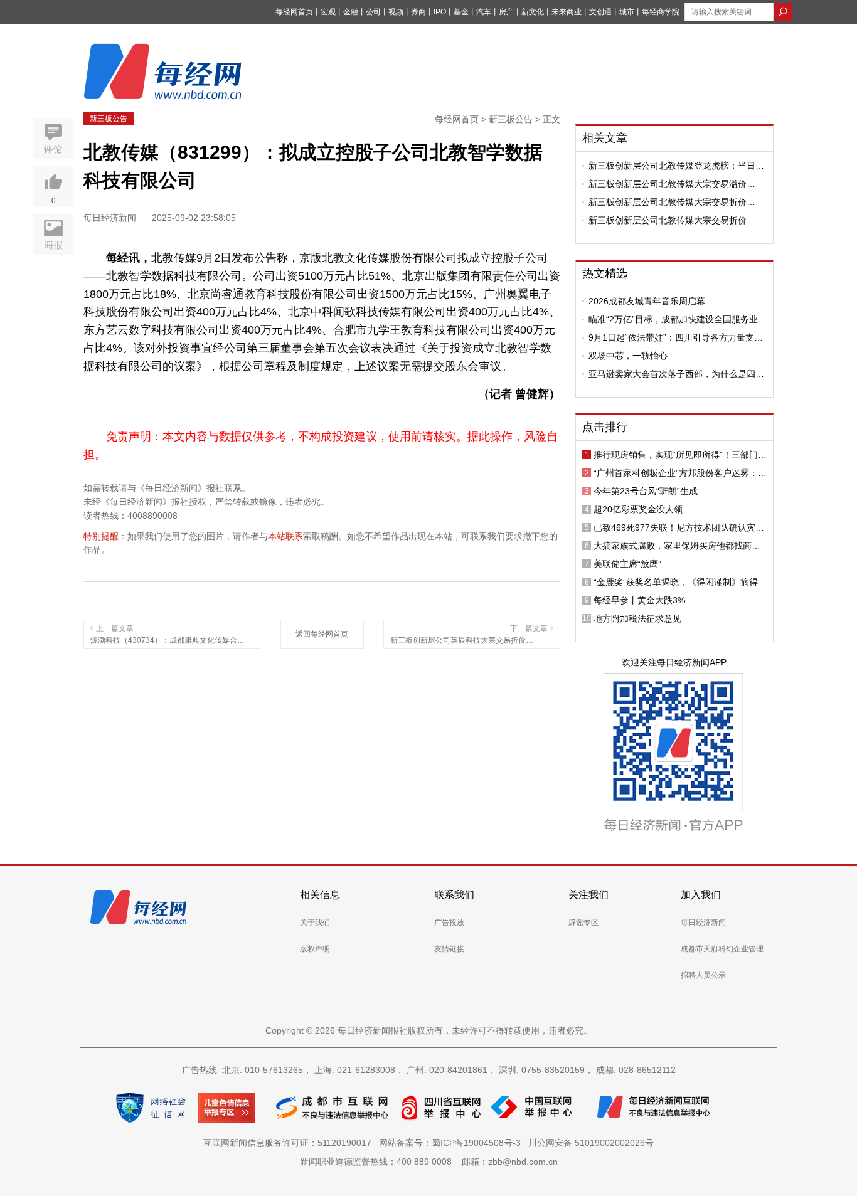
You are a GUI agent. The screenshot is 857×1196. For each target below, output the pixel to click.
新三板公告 (108, 118)
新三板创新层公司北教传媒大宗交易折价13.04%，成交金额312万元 (667, 220)
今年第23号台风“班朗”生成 (646, 491)
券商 (418, 12)
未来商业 (566, 12)
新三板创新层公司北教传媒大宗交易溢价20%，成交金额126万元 (667, 183)
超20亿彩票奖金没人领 (638, 509)
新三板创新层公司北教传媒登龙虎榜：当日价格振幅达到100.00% (676, 165)
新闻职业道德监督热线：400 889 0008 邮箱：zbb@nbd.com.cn (429, 1161)
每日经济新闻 (703, 922)
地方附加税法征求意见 (637, 618)
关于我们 (315, 922)
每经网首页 (294, 12)
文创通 (600, 12)
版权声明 (315, 949)
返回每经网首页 (321, 634)
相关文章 (604, 138)
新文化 (532, 12)
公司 (373, 12)
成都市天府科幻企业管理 (722, 949)
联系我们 (454, 894)
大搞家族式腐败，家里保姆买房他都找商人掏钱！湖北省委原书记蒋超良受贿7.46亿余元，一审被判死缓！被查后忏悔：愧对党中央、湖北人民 (677, 545)
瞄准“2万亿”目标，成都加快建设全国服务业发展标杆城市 (677, 319)
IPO (440, 12)
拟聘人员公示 (703, 975)
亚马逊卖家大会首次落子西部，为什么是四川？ (671, 373)
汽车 (483, 12)
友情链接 (449, 949)
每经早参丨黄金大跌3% (639, 600)
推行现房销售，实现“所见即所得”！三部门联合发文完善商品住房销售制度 (680, 454)
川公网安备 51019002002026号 (591, 1143)
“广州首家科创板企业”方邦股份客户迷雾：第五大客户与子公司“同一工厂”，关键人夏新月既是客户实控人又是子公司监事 (680, 472)
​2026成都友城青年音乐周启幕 (646, 301)
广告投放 (449, 922)
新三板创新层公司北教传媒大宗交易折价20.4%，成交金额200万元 (667, 202)
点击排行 (604, 427)
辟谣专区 (583, 922)
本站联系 (285, 536)
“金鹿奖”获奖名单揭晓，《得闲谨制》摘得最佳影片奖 (680, 582)
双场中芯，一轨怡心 (628, 355)
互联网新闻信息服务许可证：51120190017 (289, 1143)
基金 (461, 12)
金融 (350, 12)
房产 (506, 12)
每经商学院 (660, 12)
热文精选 (604, 273)
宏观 (328, 12)
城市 (626, 12)
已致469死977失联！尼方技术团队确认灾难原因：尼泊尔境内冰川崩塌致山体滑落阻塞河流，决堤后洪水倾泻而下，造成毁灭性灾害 (679, 527)
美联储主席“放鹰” (627, 563)
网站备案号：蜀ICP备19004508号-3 (452, 1143)
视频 (395, 12)
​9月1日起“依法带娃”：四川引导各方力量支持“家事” (675, 337)
